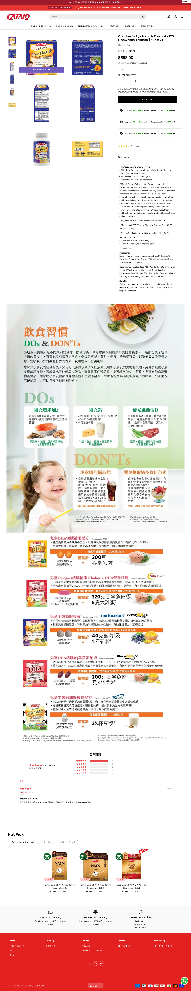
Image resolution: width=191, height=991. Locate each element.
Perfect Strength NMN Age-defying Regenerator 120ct (95, 886)
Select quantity (127, 75)
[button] (81, 761)
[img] (25, 788)
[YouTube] (101, 963)
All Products (138, 110)
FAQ (11, 950)
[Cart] (182, 17)
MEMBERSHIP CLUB (163, 946)
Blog (11, 955)
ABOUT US (114, 26)
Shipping (122, 62)
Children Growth (67, 842)
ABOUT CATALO (16, 946)
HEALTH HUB (129, 26)
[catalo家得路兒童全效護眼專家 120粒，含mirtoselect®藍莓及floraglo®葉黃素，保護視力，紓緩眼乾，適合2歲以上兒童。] (41, 57)
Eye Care (48, 842)
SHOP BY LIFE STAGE (64, 26)
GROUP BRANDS (147, 26)
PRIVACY (86, 946)
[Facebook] (90, 963)
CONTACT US (124, 946)
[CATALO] (18, 17)
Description (124, 157)
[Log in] (175, 17)
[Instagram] (95, 963)
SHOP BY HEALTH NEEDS (40, 26)
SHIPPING (50, 946)
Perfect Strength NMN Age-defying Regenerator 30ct (59, 886)
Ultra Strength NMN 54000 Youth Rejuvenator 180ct (132, 886)
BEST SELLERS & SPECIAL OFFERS (91, 26)
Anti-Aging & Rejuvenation (24, 842)
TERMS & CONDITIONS (92, 950)
